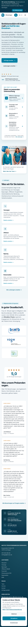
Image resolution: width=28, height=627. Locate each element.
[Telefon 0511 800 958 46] (16, 15)
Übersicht (4, 562)
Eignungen (4, 567)
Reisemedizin (5, 575)
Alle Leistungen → (19, 136)
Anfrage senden (8, 60)
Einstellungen (14, 622)
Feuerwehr (4, 571)
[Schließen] (25, 10)
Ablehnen (14, 614)
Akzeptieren (14, 618)
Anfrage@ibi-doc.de (7, 554)
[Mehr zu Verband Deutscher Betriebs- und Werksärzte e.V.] (14, 342)
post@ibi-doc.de (12, 531)
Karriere (4, 586)
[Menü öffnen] (25, 15)
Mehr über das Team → (9, 171)
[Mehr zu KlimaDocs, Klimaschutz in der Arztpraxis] (14, 353)
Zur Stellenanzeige (17, 10)
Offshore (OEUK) (6, 569)
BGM (3, 577)
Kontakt (3, 588)
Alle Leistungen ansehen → (14, 290)
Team (3, 584)
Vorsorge (4, 564)
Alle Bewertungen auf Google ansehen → (14, 503)
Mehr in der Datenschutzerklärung (12, 609)
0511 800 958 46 (12, 525)
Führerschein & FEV (6, 573)
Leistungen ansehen (9, 66)
